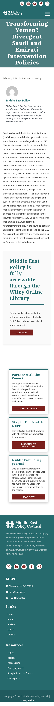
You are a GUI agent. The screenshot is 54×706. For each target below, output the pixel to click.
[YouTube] (34, 3)
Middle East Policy (18, 100)
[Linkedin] (28, 3)
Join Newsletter (17, 597)
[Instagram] (47, 3)
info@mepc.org (17, 591)
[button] (28, 408)
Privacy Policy (27, 700)
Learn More (21, 332)
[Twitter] (22, 3)
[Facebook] (41, 3)
